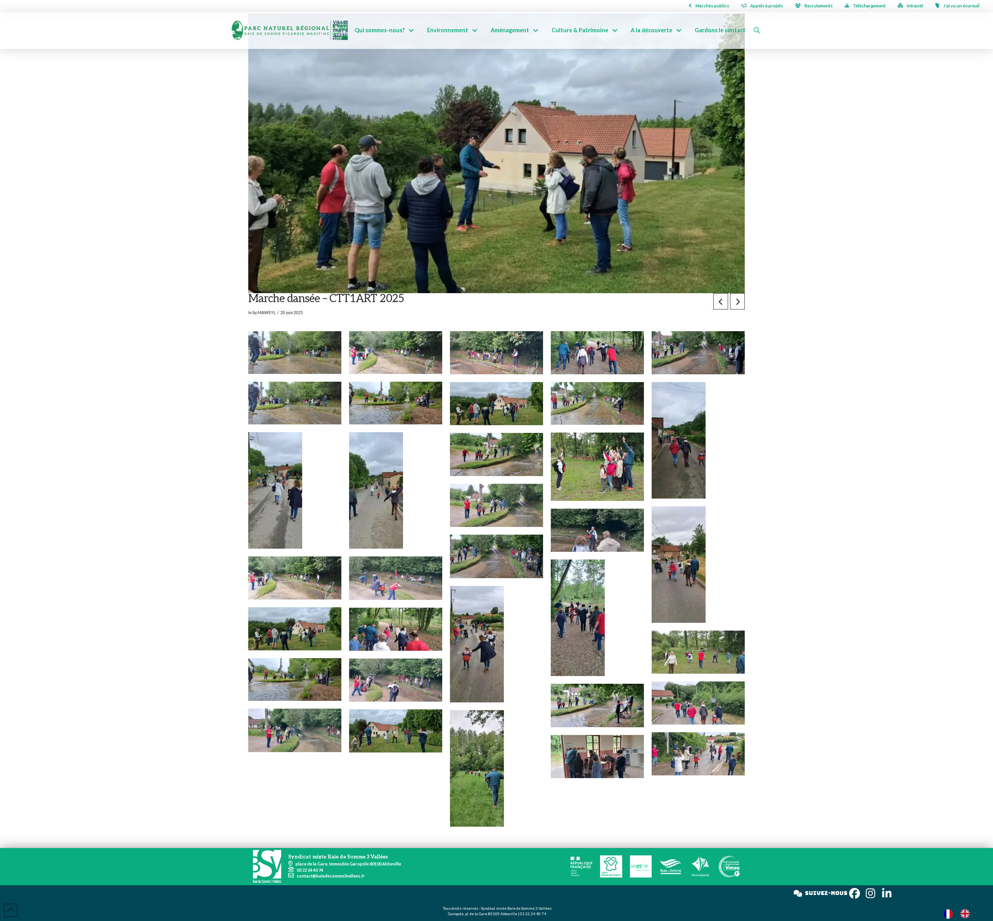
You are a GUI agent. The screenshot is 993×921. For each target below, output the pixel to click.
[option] (967, 913)
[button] (756, 30)
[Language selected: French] (960, 913)
